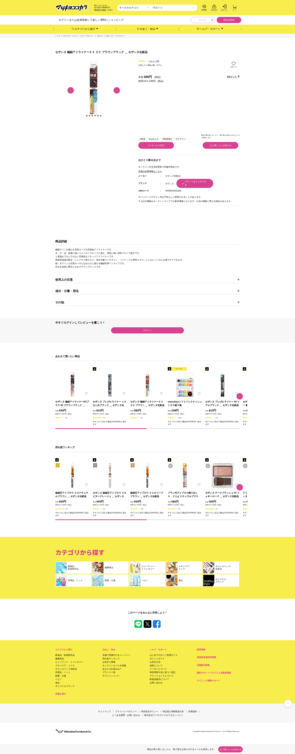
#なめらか (154, 139)
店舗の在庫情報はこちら (150, 171)
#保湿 (142, 139)
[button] (87, 115)
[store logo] (72, 7)
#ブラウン (181, 139)
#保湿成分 (167, 139)
